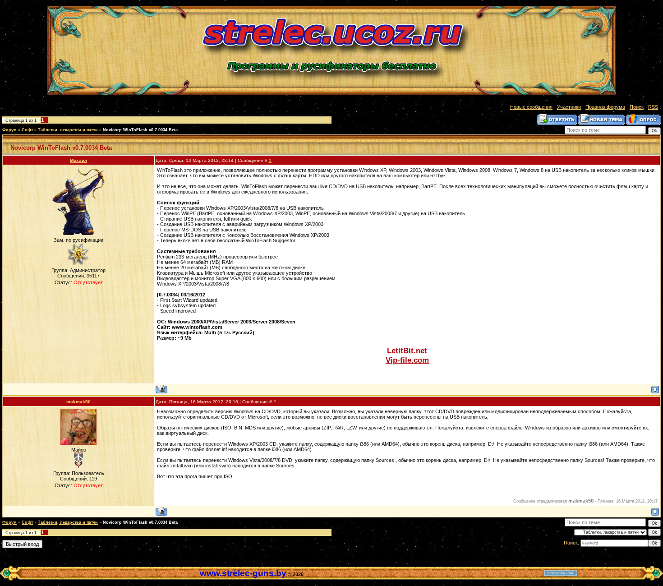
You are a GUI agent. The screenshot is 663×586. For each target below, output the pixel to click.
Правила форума (605, 107)
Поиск (637, 107)
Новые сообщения (531, 107)
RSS (653, 107)
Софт (27, 130)
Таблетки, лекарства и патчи (68, 130)
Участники (569, 107)
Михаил (78, 160)
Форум (9, 130)
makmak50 (78, 401)
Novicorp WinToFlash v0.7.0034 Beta (140, 130)
